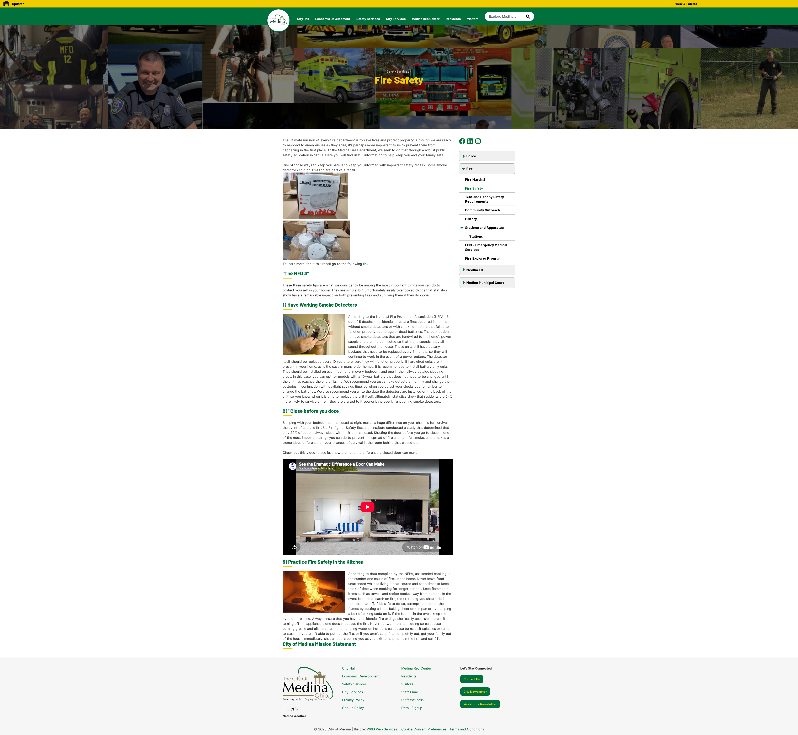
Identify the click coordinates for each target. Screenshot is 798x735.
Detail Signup (411, 708)
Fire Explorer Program (483, 258)
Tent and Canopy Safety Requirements (484, 199)
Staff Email (410, 692)
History (471, 218)
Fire (469, 168)
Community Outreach (482, 210)
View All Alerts (686, 4)
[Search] (530, 16)
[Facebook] (462, 141)
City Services (396, 19)
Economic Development (332, 19)
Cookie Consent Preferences (423, 729)
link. (366, 264)
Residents (453, 19)
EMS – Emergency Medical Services (486, 247)
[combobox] (505, 16)
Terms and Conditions (466, 729)
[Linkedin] (470, 141)
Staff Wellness (412, 700)
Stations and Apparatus (484, 227)
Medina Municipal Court (485, 282)
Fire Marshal (475, 179)
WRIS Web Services (382, 729)
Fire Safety (474, 188)
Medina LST (475, 270)
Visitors (472, 19)
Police (471, 156)
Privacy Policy (353, 700)
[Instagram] (478, 141)
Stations (476, 236)
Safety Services (368, 19)
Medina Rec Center (426, 19)
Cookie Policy (353, 708)
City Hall (303, 19)
